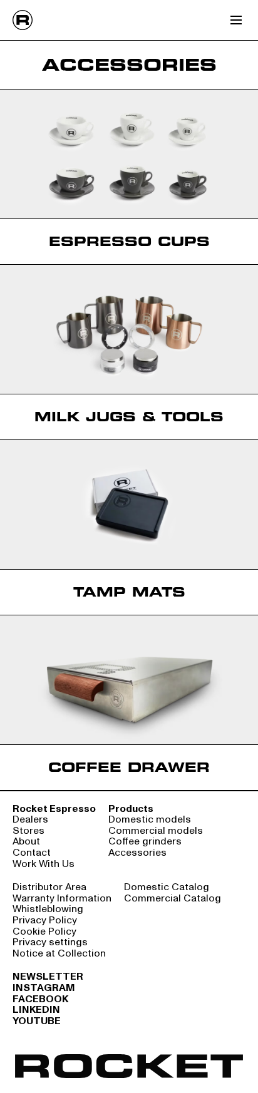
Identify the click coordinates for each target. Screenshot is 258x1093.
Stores (28, 831)
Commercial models (155, 831)
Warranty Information (62, 899)
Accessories (137, 853)
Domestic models (149, 820)
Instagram (44, 988)
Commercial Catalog (172, 899)
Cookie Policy (44, 932)
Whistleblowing (48, 909)
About (26, 842)
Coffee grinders (145, 842)
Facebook (40, 999)
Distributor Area (49, 887)
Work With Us (44, 864)
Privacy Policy (45, 920)
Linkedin (36, 1010)
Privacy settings (50, 942)
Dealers (30, 820)
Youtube (37, 1021)
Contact (32, 853)
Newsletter (48, 977)
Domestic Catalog (166, 887)
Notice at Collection (59, 954)
